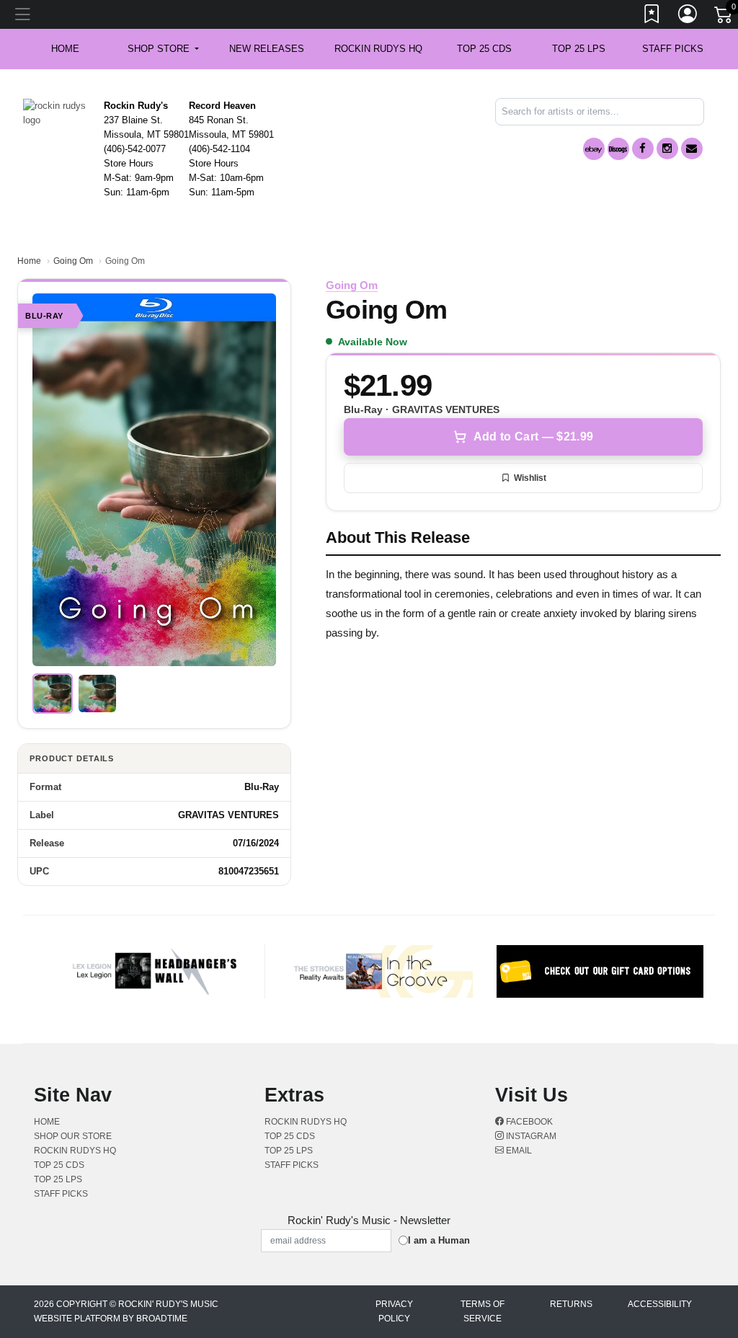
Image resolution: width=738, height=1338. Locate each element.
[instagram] (667, 148)
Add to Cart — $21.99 (533, 436)
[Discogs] (618, 148)
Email (518, 1151)
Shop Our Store (73, 1136)
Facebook (528, 1122)
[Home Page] (58, 112)
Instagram (530, 1136)
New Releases (266, 48)
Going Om (73, 261)
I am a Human (439, 1240)
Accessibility (660, 1304)
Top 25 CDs (484, 48)
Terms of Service (482, 1311)
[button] (163, 49)
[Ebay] (594, 148)
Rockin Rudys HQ (378, 48)
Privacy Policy (394, 1311)
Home (29, 261)
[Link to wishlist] (652, 16)
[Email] (692, 148)
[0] (724, 17)
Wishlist (530, 478)
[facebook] (643, 148)
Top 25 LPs (578, 48)
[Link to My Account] (688, 16)
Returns (571, 1304)
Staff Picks (672, 48)
